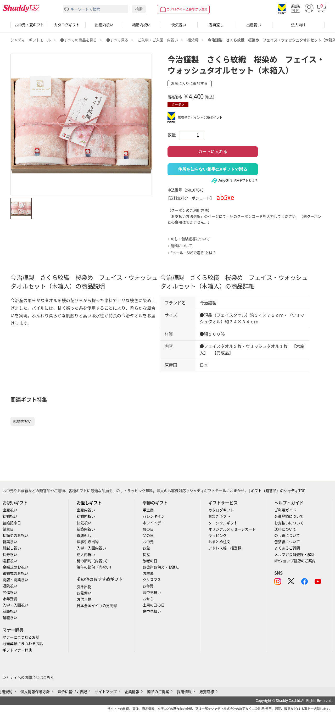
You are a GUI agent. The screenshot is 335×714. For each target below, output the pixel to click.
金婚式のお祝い (15, 567)
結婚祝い (10, 516)
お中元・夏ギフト (29, 25)
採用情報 (184, 692)
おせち (148, 599)
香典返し (216, 25)
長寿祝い (10, 554)
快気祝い (178, 25)
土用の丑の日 (154, 605)
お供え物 (84, 599)
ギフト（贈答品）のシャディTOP (278, 491)
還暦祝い (10, 561)
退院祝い (10, 586)
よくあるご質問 (287, 548)
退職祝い (10, 618)
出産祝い (253, 25)
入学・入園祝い (15, 605)
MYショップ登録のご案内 (295, 561)
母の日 (148, 529)
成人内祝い (86, 554)
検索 (139, 9)
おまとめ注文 (219, 542)
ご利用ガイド (285, 510)
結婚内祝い (141, 25)
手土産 (148, 510)
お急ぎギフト (219, 516)
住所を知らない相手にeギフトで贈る (212, 169)
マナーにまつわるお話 (21, 637)
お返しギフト (89, 503)
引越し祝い (12, 548)
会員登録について (289, 516)
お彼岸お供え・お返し (161, 567)
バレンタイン (154, 516)
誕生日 (8, 529)
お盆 (146, 548)
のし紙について (287, 535)
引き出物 (84, 587)
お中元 (148, 542)
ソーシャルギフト (223, 523)
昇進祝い (10, 592)
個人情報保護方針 (35, 692)
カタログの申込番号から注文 (187, 9)
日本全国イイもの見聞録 (97, 605)
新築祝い (10, 542)
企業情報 (132, 692)
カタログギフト (67, 25)
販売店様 (206, 692)
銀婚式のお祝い (15, 573)
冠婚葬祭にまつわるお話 (23, 643)
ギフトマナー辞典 (17, 650)
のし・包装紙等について (190, 239)
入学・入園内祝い (91, 548)
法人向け (298, 25)
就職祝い (10, 611)
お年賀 (148, 586)
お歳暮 (148, 573)
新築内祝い (86, 529)
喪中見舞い (152, 611)
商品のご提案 (158, 692)
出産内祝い (104, 25)
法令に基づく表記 (72, 692)
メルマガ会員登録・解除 (294, 554)
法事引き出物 (88, 542)
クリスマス (152, 580)
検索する (67, 9)
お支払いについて (289, 523)
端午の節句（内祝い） (95, 567)
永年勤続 (10, 599)
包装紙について (287, 542)
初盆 (146, 554)
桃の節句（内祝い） (93, 561)
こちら (48, 677)
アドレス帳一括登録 (224, 548)
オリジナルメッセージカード (232, 529)
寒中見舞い (152, 592)
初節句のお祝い (15, 535)
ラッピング (217, 535)
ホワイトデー (154, 523)
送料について (181, 246)
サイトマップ (106, 692)
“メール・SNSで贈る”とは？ (193, 253)
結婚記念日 (12, 523)
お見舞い (84, 593)
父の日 (148, 535)
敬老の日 (150, 561)
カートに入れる (212, 151)
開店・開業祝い (15, 580)
